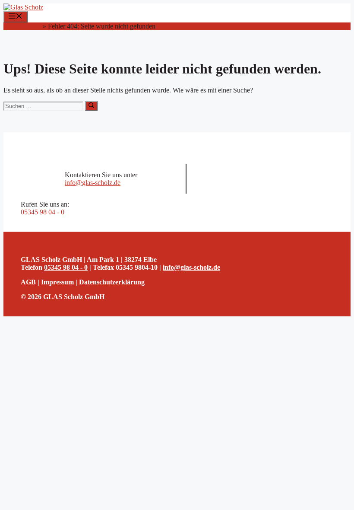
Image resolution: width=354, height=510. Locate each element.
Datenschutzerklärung (112, 282)
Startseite (28, 26)
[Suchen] (91, 106)
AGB (28, 282)
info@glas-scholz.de (92, 182)
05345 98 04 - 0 (42, 212)
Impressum (57, 282)
